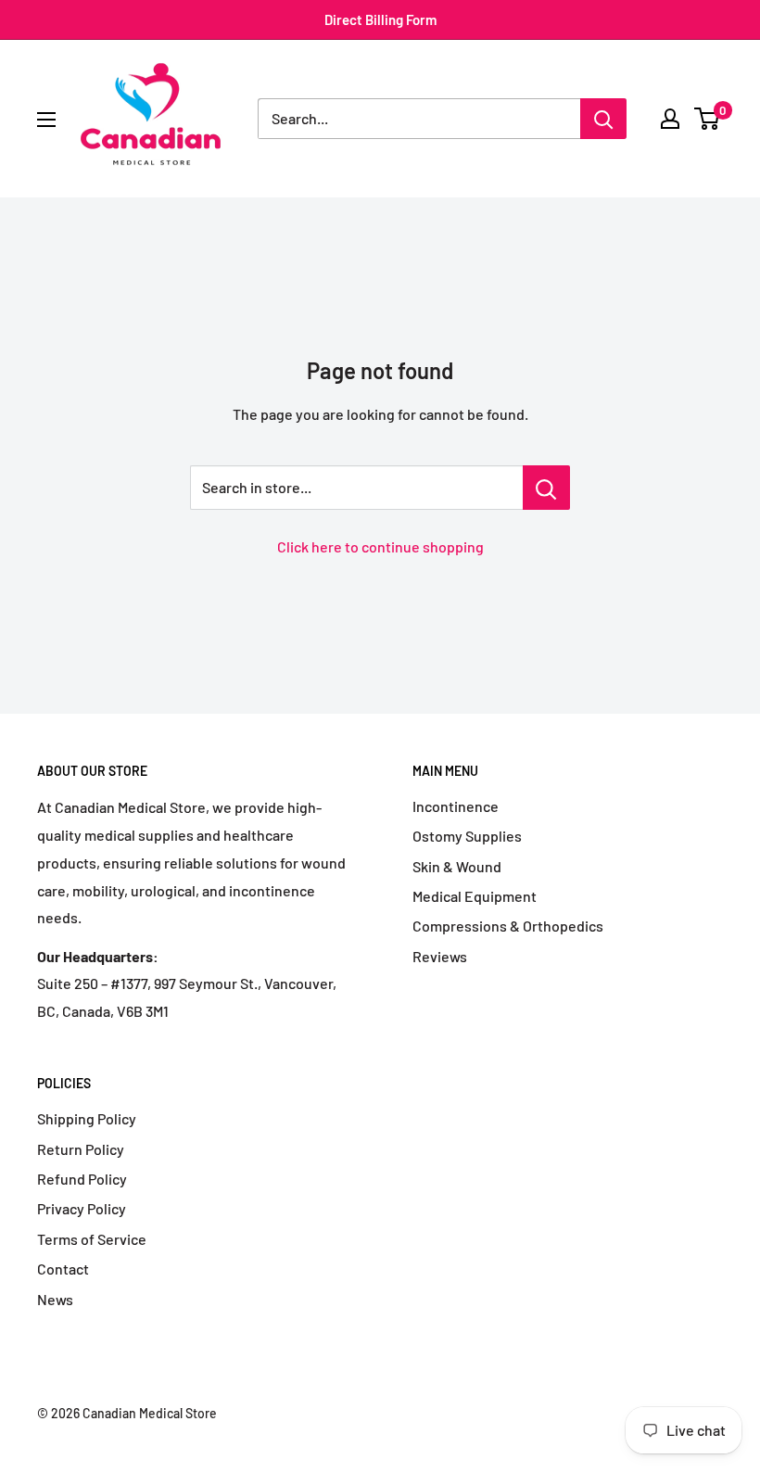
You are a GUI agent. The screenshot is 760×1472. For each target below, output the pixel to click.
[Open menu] (46, 119)
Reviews (439, 956)
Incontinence (455, 806)
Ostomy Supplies (467, 835)
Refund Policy (82, 1178)
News (55, 1299)
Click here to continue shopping (380, 546)
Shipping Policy (86, 1118)
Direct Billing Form (380, 19)
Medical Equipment (474, 896)
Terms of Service (91, 1239)
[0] (707, 119)
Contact (63, 1268)
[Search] (603, 118)
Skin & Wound (456, 866)
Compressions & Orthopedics (507, 925)
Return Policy (80, 1149)
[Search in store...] (546, 487)
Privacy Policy (81, 1208)
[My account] (670, 118)
